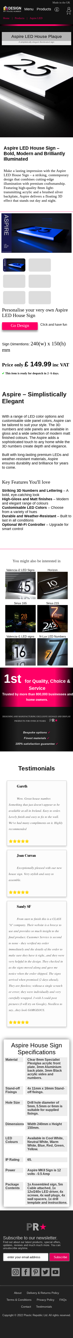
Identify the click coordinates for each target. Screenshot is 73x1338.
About (17, 1292)
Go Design (20, 325)
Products (19, 18)
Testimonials (44, 1306)
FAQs (63, 1299)
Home (6, 18)
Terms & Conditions (18, 1299)
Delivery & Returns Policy (43, 1292)
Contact (26, 1306)
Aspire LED (36, 18)
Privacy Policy (45, 1299)
